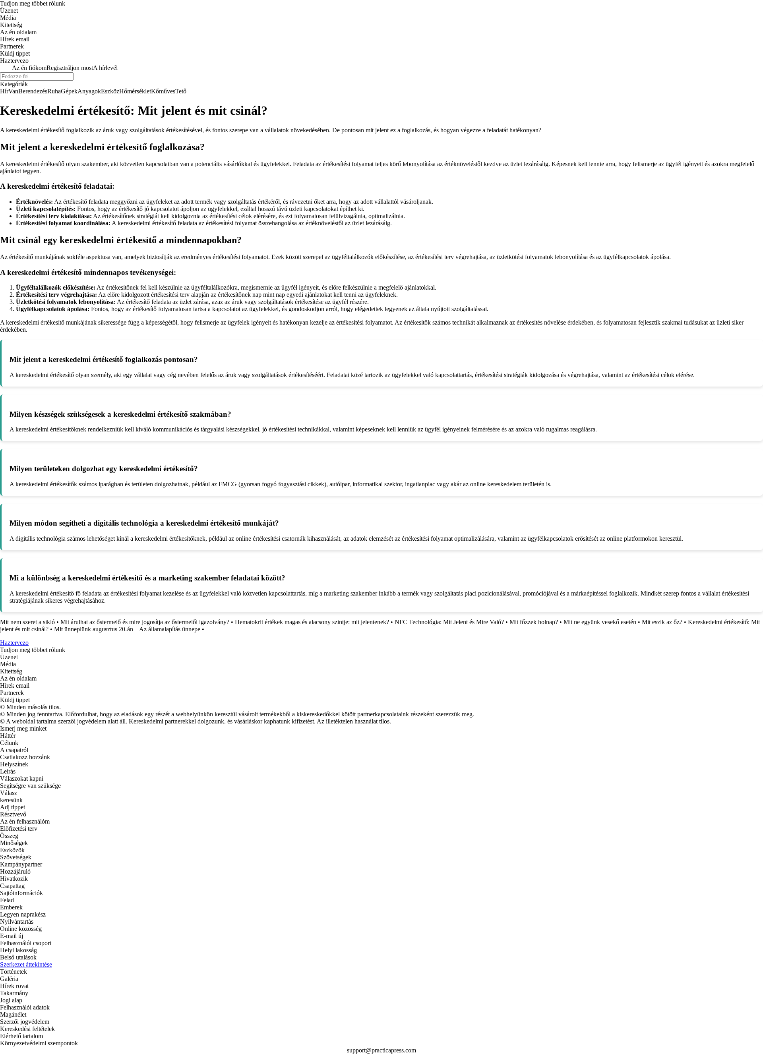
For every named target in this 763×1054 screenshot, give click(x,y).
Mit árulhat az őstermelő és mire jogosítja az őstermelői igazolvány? (144, 622)
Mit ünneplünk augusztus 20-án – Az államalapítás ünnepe (127, 629)
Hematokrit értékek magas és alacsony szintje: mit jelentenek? (312, 622)
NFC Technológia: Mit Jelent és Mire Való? (449, 622)
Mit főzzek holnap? (533, 622)
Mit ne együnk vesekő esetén (600, 622)
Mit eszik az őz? (662, 622)
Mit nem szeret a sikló (27, 622)
